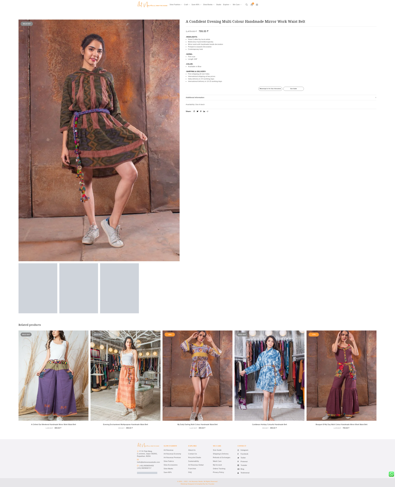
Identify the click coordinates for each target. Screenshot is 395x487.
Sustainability (193, 461)
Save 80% (168, 472)
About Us (191, 450)
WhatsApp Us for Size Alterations (270, 88)
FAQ (190, 472)
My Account (217, 465)
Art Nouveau (168, 450)
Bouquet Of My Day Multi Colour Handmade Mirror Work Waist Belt (341, 424)
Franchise (192, 469)
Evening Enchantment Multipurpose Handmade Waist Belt (125, 424)
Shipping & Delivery (221, 454)
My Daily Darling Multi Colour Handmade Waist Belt (197, 424)
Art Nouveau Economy (172, 454)
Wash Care (217, 461)
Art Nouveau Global (196, 465)
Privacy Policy (218, 472)
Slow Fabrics (169, 461)
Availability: (190, 104)
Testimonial (245, 473)
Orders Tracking (219, 469)
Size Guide (293, 88)
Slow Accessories (170, 465)
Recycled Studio (194, 457)
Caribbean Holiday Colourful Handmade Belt (269, 424)
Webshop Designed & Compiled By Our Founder (197, 484)
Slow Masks (168, 469)
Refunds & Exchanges (221, 457)
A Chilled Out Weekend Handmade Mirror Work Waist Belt (53, 424)
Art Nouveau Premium (172, 457)
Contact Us (192, 454)
